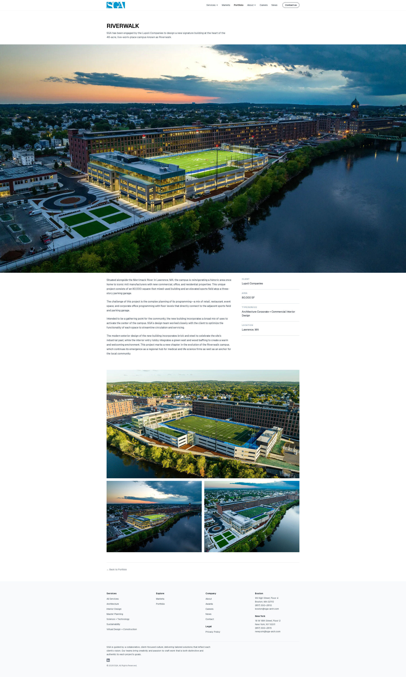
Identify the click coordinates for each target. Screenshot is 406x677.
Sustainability (113, 624)
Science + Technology (118, 619)
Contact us (291, 5)
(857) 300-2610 (263, 605)
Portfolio (238, 5)
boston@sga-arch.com (267, 608)
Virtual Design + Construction (122, 629)
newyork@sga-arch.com (267, 631)
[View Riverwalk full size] (203, 424)
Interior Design (114, 609)
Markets (226, 5)
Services (211, 5)
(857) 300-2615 (263, 628)
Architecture (113, 603)
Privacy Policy (213, 631)
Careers (264, 5)
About (250, 5)
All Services (113, 598)
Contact (210, 619)
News (274, 5)
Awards (209, 603)
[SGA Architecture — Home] (116, 5)
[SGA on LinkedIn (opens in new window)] (108, 660)
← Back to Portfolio (117, 569)
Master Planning (115, 614)
